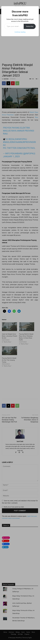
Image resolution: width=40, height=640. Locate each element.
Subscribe (29, 26)
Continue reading (20, 32)
